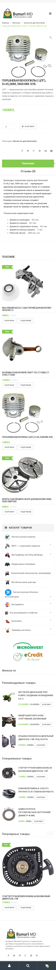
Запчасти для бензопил (34, 23)
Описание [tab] (28, 163)
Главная (5, 23)
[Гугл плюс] (25, 955)
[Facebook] (8, 955)
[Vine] (20, 955)
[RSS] (37, 955)
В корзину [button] (9, 321)
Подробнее (26, 321)
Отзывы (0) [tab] (28, 171)
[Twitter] (14, 955)
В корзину (29, 126)
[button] (51, 38)
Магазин (16, 23)
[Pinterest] (31, 955)
